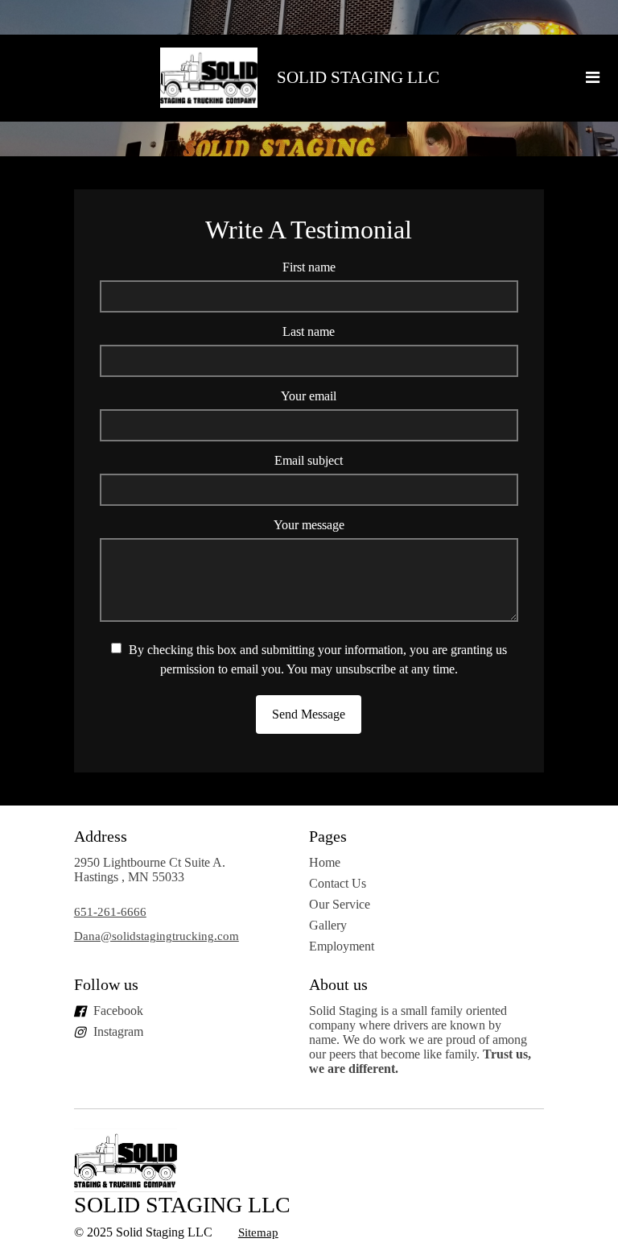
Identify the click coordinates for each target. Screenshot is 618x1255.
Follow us (106, 984)
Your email (308, 396)
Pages (328, 836)
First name (309, 267)
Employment (341, 946)
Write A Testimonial (308, 229)
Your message (309, 525)
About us (338, 984)
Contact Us (337, 883)
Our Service (339, 904)
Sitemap (258, 1232)
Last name (308, 331)
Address (100, 836)
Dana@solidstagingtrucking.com (156, 936)
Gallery (328, 925)
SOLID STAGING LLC (358, 77)
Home (324, 862)
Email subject (308, 460)
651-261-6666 (110, 911)
